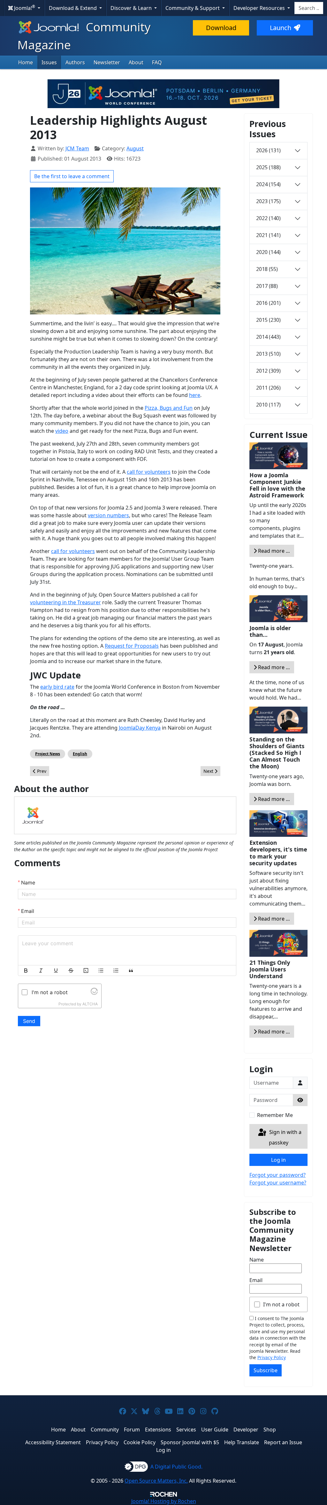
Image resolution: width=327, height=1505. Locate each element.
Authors (75, 62)
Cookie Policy (140, 1442)
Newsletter (107, 62)
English (80, 753)
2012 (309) (268, 370)
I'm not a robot (281, 1304)
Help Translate (241, 1442)
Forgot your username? (277, 1182)
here (194, 395)
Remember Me (275, 1115)
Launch (280, 27)
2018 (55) (267, 269)
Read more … (273, 550)
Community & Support (193, 8)
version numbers (108, 515)
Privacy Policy (271, 1357)
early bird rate (57, 686)
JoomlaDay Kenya (140, 727)
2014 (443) (268, 336)
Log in (278, 1159)
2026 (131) (268, 150)
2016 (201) (268, 302)
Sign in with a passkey (284, 1137)
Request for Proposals (132, 645)
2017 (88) (267, 285)
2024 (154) (268, 184)
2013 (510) (268, 353)
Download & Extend (73, 8)
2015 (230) (268, 319)
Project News (47, 753)
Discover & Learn (131, 8)
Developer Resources (259, 8)
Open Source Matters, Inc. (156, 1480)
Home (25, 62)
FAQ (157, 62)
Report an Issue (283, 1442)
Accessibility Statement (53, 1442)
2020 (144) (268, 252)
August (135, 148)
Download (221, 27)
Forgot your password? (277, 1174)
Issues (49, 62)
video (61, 430)
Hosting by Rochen (163, 1501)
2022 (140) (268, 218)
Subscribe (266, 1370)
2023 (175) (268, 201)
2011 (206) (268, 387)
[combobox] (308, 8)
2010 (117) (268, 404)
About (136, 62)
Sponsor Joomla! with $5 (190, 1442)
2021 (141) (268, 235)
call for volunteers (149, 471)
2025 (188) (268, 167)
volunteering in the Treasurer (65, 602)
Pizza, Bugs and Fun (169, 407)
